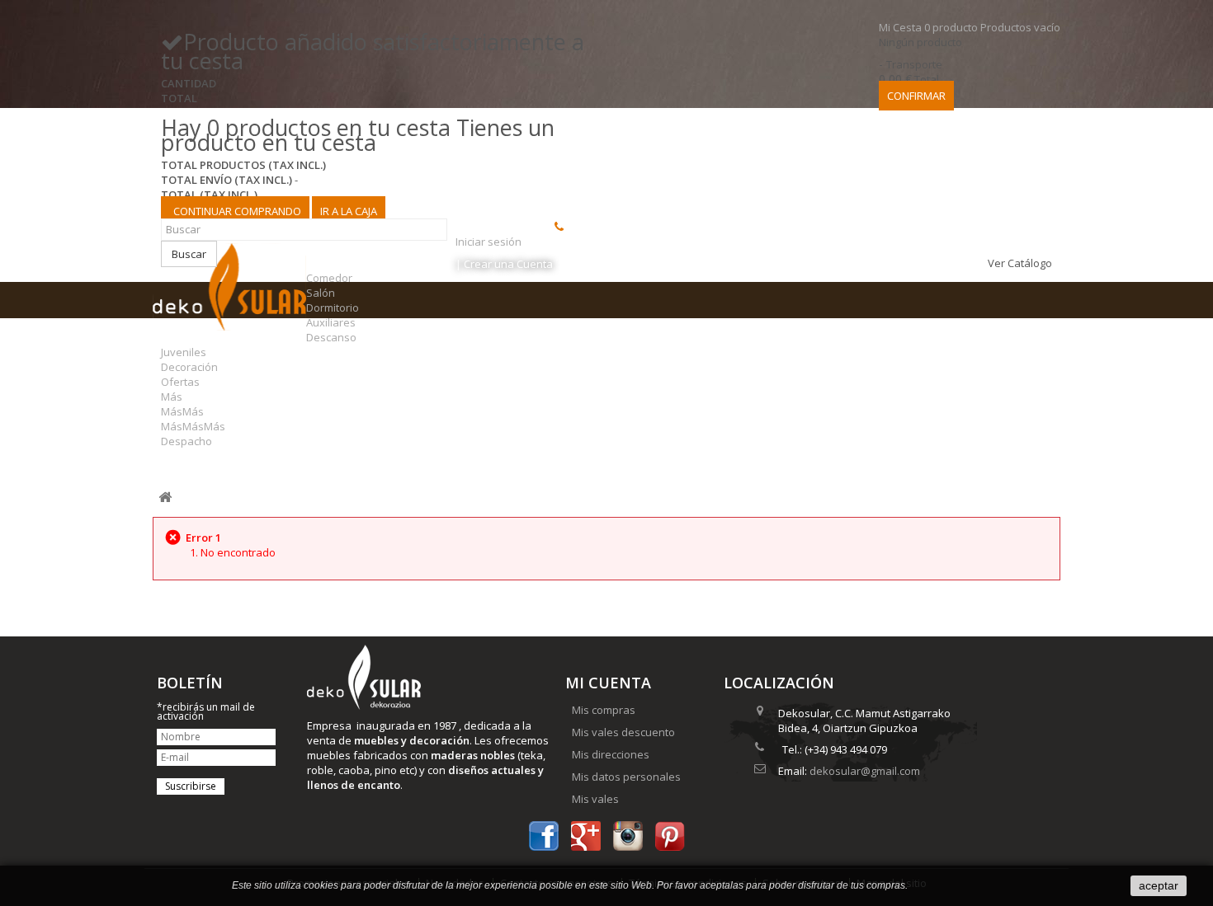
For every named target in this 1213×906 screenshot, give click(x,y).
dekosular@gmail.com (864, 770)
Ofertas (180, 381)
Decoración (189, 366)
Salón (320, 292)
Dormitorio (332, 307)
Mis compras (603, 709)
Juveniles (183, 352)
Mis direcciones (610, 754)
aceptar (1158, 885)
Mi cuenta (608, 682)
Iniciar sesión (488, 241)
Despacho (186, 441)
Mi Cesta (969, 27)
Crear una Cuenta (508, 263)
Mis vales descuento (623, 732)
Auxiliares (331, 322)
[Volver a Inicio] (165, 497)
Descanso (331, 337)
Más (171, 396)
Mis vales (595, 798)
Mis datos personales (626, 776)
